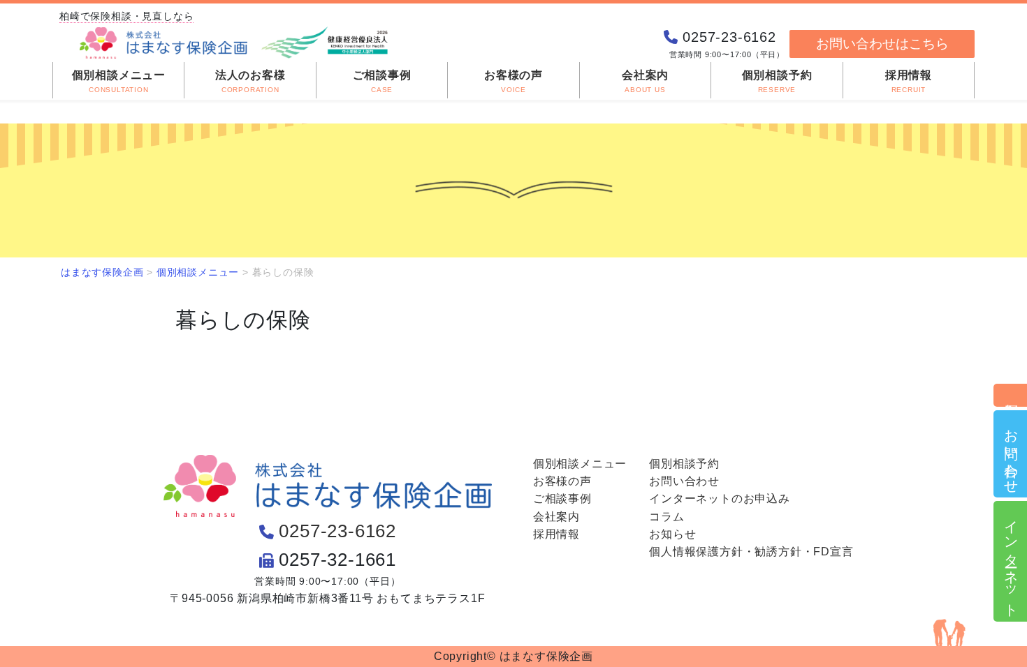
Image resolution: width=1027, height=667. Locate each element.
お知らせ (672, 534)
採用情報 (556, 534)
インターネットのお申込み (719, 498)
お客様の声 (562, 481)
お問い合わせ (1011, 454)
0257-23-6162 (337, 530)
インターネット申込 (1011, 561)
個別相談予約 (1011, 395)
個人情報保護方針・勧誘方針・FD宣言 (751, 551)
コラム (666, 517)
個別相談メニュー (580, 464)
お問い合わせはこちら (882, 43)
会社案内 (556, 517)
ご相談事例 (562, 498)
